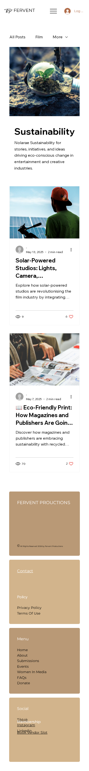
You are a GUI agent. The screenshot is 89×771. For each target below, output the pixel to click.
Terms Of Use (28, 613)
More (58, 36)
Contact (25, 571)
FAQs (21, 677)
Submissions (28, 661)
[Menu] (53, 11)
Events (23, 666)
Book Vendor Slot (32, 732)
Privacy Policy (29, 607)
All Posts (17, 36)
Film (39, 36)
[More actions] (73, 250)
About (22, 655)
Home (22, 650)
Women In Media (31, 672)
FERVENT (24, 10)
